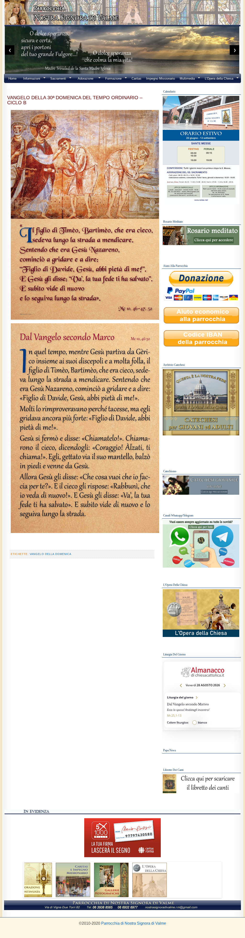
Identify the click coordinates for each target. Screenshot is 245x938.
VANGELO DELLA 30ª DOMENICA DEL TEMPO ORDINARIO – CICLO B (74, 100)
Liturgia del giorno (203, 710)
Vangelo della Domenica (51, 554)
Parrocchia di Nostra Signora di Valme (133, 923)
